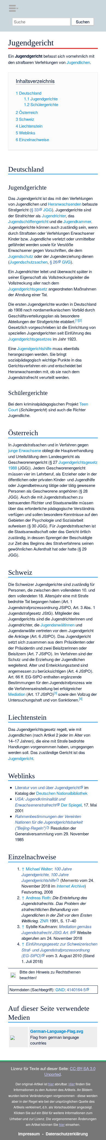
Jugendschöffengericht (28, 221)
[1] (77, 320)
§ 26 (53, 262)
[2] (80, 320)
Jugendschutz (20, 256)
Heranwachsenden (64, 204)
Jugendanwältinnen (57, 625)
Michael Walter (39, 869)
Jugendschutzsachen (29, 262)
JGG (47, 209)
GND (60, 989)
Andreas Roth (38, 897)
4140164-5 (76, 989)
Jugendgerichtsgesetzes (30, 339)
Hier (71, 1084)
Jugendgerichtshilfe (34, 348)
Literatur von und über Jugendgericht (47, 787)
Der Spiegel (71, 805)
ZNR (44, 920)
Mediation (16, 694)
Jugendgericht (20, 758)
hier (51, 1084)
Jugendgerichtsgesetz (27, 289)
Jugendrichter (54, 215)
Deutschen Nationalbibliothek (62, 793)
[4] (80, 698)
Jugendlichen (78, 62)
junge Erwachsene (24, 450)
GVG (66, 262)
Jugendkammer (77, 221)
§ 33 (35, 209)
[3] (55, 693)
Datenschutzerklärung (67, 1134)
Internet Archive (71, 886)
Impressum (29, 1134)
